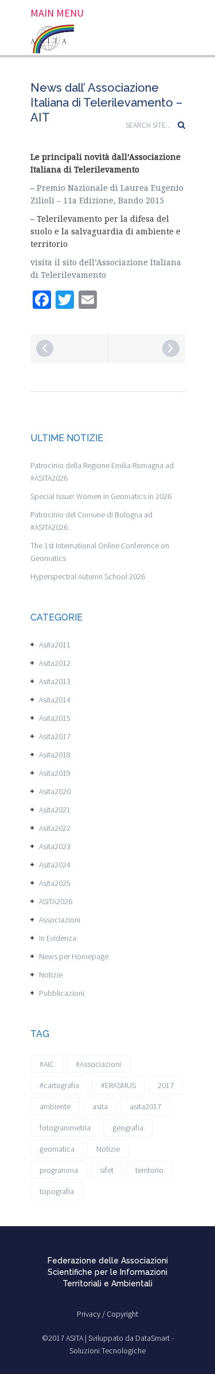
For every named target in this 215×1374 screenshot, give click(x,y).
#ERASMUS (118, 1085)
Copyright (122, 1314)
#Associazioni (98, 1064)
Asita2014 (55, 699)
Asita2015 (55, 718)
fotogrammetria (65, 1127)
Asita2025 (55, 883)
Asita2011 (55, 644)
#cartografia (59, 1085)
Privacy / (92, 1314)
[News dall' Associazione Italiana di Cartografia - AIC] (170, 348)
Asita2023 (55, 846)
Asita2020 (55, 791)
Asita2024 (55, 864)
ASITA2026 (55, 901)
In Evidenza (57, 938)
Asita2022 (55, 828)
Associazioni (59, 919)
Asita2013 (55, 681)
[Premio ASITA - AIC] (44, 348)
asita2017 (145, 1106)
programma (59, 1170)
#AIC (47, 1064)
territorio (149, 1170)
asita (100, 1106)
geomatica (57, 1149)
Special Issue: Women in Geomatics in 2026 (100, 496)
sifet (107, 1170)
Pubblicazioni (61, 993)
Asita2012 (55, 663)
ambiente (55, 1106)
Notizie (50, 974)
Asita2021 (55, 809)
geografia (127, 1127)
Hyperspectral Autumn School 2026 (87, 576)
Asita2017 (55, 736)
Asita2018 (55, 754)
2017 (166, 1085)
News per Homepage (73, 956)
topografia (57, 1191)
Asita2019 (55, 773)
